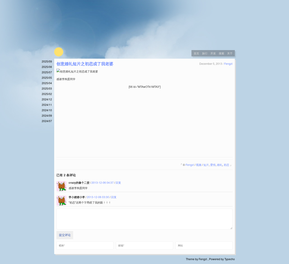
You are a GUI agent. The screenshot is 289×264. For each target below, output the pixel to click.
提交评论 (65, 235)
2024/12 (47, 99)
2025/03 (47, 88)
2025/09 (47, 61)
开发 (213, 53)
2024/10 (47, 110)
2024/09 (47, 115)
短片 (206, 165)
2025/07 (47, 72)
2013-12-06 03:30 (98, 197)
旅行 (204, 53)
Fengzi (228, 63)
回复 (118, 182)
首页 (196, 53)
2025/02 (47, 94)
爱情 (213, 165)
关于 (230, 53)
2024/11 (47, 105)
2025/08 (47, 67)
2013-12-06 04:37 (102, 182)
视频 (198, 165)
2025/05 (47, 77)
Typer (58, 51)
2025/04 (47, 83)
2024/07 (47, 121)
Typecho (229, 259)
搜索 (221, 53)
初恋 (226, 165)
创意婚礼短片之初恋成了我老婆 (84, 64)
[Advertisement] (144, 123)
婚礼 (219, 165)
